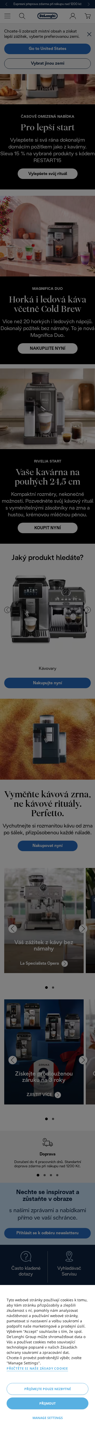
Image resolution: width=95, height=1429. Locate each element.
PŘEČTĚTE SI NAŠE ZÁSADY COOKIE (37, 1368)
